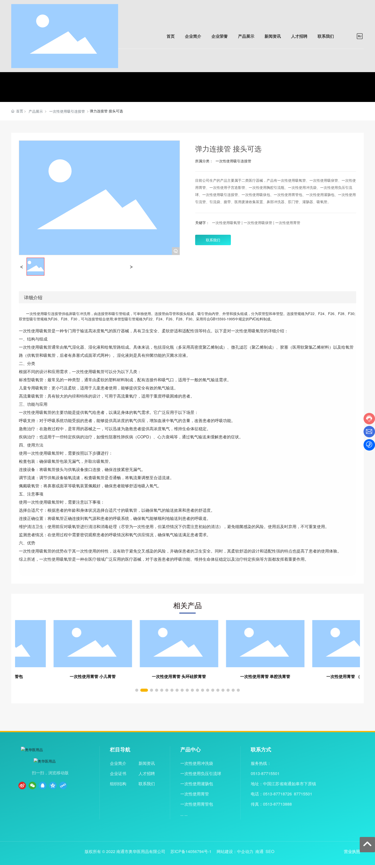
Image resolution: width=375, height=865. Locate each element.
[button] (136, 690)
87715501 (303, 794)
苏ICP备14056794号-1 (190, 851)
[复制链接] (63, 785)
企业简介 (118, 763)
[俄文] (360, 35)
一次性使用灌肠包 (196, 784)
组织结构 (118, 784)
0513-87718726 (277, 794)
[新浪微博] (22, 785)
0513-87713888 (277, 804)
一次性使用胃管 (194, 794)
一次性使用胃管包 (196, 804)
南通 (259, 851)
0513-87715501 (265, 773)
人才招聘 (147, 773)
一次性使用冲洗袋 (196, 763)
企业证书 (118, 773)
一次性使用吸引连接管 (67, 111)
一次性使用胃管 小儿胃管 (58, 676)
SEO (270, 851)
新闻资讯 (147, 763)
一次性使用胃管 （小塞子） (317, 676)
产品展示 (36, 111)
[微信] (32, 785)
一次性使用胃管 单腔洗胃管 (231, 676)
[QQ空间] (53, 785)
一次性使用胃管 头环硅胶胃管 (144, 676)
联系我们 (147, 784)
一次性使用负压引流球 (200, 773)
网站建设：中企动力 (235, 851)
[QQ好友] (42, 785)
